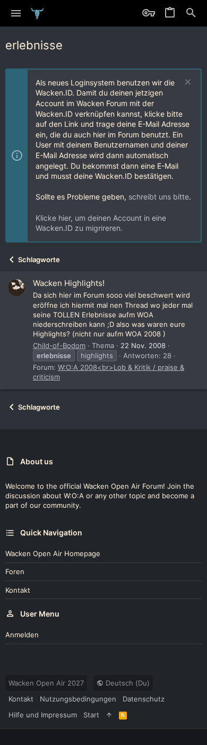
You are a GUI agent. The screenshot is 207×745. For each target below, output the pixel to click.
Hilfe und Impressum (42, 715)
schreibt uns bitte (158, 196)
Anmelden (22, 634)
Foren (14, 571)
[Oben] (109, 715)
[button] (16, 13)
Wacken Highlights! (69, 283)
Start (91, 715)
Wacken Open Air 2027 (46, 683)
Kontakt (17, 590)
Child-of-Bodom (59, 345)
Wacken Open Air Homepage (52, 553)
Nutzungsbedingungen (78, 699)
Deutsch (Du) (127, 683)
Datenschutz (144, 699)
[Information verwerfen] (186, 83)
